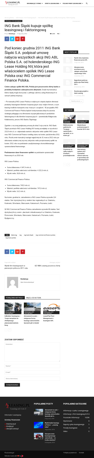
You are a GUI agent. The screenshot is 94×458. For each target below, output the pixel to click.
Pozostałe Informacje (67, 121)
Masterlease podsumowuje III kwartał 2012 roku (83, 127)
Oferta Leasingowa (52, 3)
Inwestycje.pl (10, 424)
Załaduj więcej (75, 101)
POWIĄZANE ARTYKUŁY (14, 298)
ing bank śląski (28, 235)
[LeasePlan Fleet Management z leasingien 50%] (51, 308)
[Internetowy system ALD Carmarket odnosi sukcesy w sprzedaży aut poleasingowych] (83, 143)
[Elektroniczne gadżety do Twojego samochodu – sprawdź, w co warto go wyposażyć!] (69, 119)
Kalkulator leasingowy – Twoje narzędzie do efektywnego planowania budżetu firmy (13, 320)
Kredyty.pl (9, 426)
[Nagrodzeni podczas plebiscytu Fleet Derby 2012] (67, 82)
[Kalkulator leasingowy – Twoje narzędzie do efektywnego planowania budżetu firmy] (13, 308)
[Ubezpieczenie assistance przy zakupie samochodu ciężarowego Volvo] (67, 69)
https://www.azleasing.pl (27, 282)
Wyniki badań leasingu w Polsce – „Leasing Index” (52, 425)
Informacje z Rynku (34, 3)
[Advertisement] (47, 11)
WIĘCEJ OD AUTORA (33, 298)
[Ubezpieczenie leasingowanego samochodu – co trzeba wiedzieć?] (38, 436)
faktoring (14, 235)
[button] (86, 3)
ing (20, 235)
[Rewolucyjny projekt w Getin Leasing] (67, 93)
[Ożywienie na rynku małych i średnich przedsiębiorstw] (69, 143)
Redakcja (12, 33)
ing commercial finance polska (45, 235)
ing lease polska (11, 238)
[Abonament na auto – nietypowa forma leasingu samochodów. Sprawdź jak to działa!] (32, 308)
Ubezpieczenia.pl (12, 429)
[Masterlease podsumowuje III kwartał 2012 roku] (83, 119)
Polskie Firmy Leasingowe (72, 3)
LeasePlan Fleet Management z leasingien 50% (48, 318)
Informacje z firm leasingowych (26, 18)
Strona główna (9, 18)
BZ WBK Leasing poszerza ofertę (47, 266)
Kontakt (81, 453)
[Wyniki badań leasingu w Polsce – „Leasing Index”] (38, 425)
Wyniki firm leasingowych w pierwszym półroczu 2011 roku (16, 267)
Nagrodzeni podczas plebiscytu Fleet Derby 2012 (81, 82)
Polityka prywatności (70, 453)
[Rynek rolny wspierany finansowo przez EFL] (67, 60)
